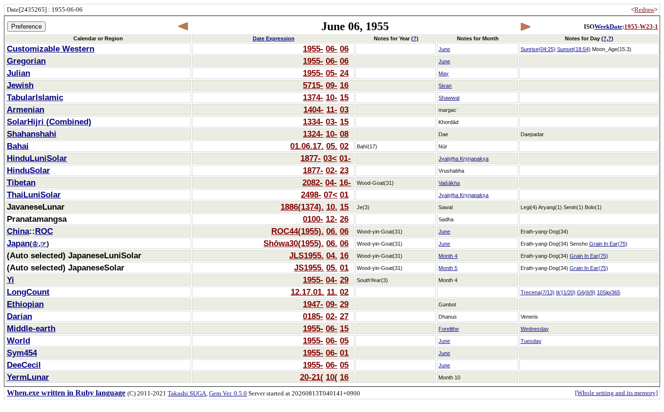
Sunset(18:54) (574, 49)
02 (344, 146)
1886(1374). (302, 206)
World (18, 340)
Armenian (25, 109)
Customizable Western (50, 48)
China (18, 231)
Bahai (18, 146)
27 (344, 316)
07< (330, 194)
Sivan (445, 86)
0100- (313, 219)
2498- (311, 194)
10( (331, 377)
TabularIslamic (35, 97)
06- (331, 48)
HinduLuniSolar (37, 158)
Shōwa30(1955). (293, 243)
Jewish (20, 85)
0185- (313, 316)
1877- (310, 158)
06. (331, 231)
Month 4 (447, 256)
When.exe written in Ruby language (66, 393)
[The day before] (183, 26)
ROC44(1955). (297, 231)
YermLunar (28, 377)
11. (332, 291)
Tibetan (21, 182)
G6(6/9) (586, 292)
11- (331, 109)
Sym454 (22, 352)
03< (330, 158)
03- (331, 121)
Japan (18, 243)
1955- (313, 48)
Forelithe (448, 329)
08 (344, 133)
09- (331, 85)
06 (344, 48)
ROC (44, 231)
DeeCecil (24, 364)
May (443, 73)
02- (331, 170)
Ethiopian (25, 304)
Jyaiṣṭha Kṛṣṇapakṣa (463, 158)
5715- (313, 85)
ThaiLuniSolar (34, 194)
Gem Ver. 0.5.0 (228, 393)
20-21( (311, 377)
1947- (313, 304)
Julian (18, 73)
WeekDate (608, 26)
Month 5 (447, 268)
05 (344, 340)
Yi (10, 279)
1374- (313, 97)
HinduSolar (28, 170)
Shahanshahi (31, 133)
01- (345, 158)
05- (331, 73)
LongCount (28, 291)
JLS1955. (306, 255)
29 (344, 279)
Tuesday (531, 341)
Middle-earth (31, 328)
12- (331, 219)
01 (344, 194)
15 (344, 97)
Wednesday (535, 329)
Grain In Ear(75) (608, 244)
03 (344, 109)
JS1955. (309, 267)
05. (331, 146)
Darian (19, 316)
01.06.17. (307, 146)
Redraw (644, 9)
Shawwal (448, 98)
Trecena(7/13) (538, 292)
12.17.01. (307, 291)
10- (331, 97)
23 (344, 170)
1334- (313, 121)
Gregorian (26, 60)
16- (345, 182)
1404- (313, 109)
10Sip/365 (608, 292)
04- (331, 182)
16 (344, 85)
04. (331, 255)
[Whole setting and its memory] (616, 392)
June (444, 49)
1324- (313, 133)
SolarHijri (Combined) (49, 121)
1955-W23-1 (641, 26)
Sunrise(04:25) (538, 49)
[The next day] (525, 26)
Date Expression (274, 38)
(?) (415, 38)
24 (344, 73)
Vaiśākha (449, 183)
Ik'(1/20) (566, 292)
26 (344, 219)
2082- (312, 182)
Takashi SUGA (187, 393)
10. (331, 206)
